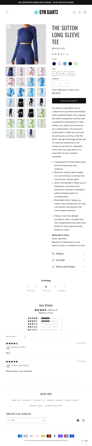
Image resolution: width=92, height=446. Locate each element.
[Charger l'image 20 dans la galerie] (41, 113)
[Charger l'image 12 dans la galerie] (41, 92)
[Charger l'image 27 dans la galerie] (31, 133)
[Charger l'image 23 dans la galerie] (31, 123)
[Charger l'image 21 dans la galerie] (10, 123)
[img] (12, 343)
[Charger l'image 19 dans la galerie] (31, 113)
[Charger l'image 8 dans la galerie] (41, 81)
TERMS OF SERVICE (55, 400)
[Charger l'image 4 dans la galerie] (41, 71)
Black (70, 64)
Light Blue (65, 64)
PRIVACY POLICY (72, 400)
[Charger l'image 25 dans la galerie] (10, 133)
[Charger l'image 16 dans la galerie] (41, 102)
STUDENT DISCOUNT (53, 406)
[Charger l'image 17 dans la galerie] (10, 113)
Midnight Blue (54, 64)
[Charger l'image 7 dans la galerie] (31, 81)
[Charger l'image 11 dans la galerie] (31, 92)
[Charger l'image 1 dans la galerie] (10, 71)
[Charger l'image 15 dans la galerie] (31, 102)
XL (72, 73)
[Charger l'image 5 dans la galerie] (10, 81)
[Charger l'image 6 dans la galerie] (20, 81)
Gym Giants (34, 440)
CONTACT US (39, 400)
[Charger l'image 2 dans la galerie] (20, 71)
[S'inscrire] (43, 420)
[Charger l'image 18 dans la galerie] (20, 113)
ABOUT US (16, 400)
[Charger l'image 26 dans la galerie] (20, 133)
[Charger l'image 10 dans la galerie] (20, 92)
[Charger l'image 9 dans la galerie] (10, 92)
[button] (7, 12)
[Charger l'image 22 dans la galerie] (20, 123)
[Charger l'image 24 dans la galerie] (41, 123)
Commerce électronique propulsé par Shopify (53, 440)
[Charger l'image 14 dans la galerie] (20, 102)
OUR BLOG (26, 400)
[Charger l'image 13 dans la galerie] (10, 102)
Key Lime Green (76, 64)
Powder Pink (59, 64)
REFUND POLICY (36, 406)
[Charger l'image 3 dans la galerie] (31, 71)
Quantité (55, 79)
